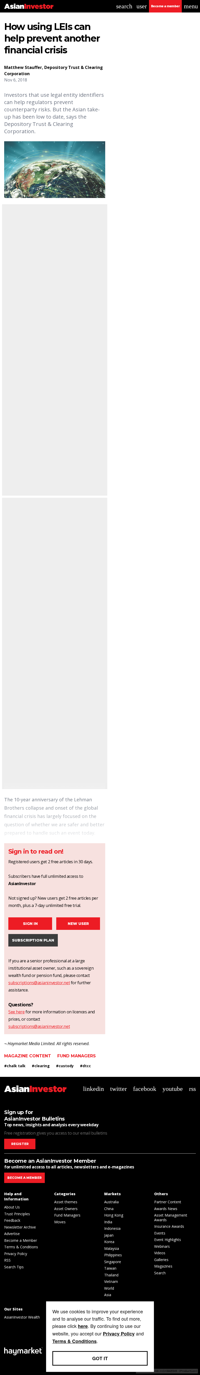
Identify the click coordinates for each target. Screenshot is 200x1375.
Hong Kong (113, 1215)
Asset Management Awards (170, 1217)
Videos (159, 1252)
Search (160, 1272)
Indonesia (112, 1228)
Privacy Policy (15, 1253)
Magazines (163, 1266)
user (141, 6)
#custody (65, 1065)
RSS (7, 1260)
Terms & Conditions (21, 1246)
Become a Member (20, 1240)
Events (159, 1233)
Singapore (112, 1261)
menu (191, 6)
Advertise (12, 1233)
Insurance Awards (169, 1226)
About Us (12, 1207)
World (109, 1288)
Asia (107, 1294)
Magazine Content (27, 1055)
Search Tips (14, 1266)
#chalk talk (15, 1065)
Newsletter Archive (20, 1227)
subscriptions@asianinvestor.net (39, 983)
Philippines (113, 1254)
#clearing (41, 1065)
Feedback (12, 1220)
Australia (111, 1201)
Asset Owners (66, 1208)
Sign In (30, 923)
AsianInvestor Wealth (22, 1317)
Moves (60, 1221)
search (124, 6)
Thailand (111, 1274)
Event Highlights (167, 1239)
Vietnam (111, 1281)
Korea (109, 1241)
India (108, 1221)
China (109, 1208)
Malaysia (111, 1248)
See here (16, 1012)
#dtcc (85, 1065)
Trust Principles (17, 1213)
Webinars (162, 1246)
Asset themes (65, 1201)
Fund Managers (76, 1055)
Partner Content (167, 1201)
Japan (109, 1235)
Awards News (165, 1208)
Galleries (161, 1259)
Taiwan (110, 1268)
